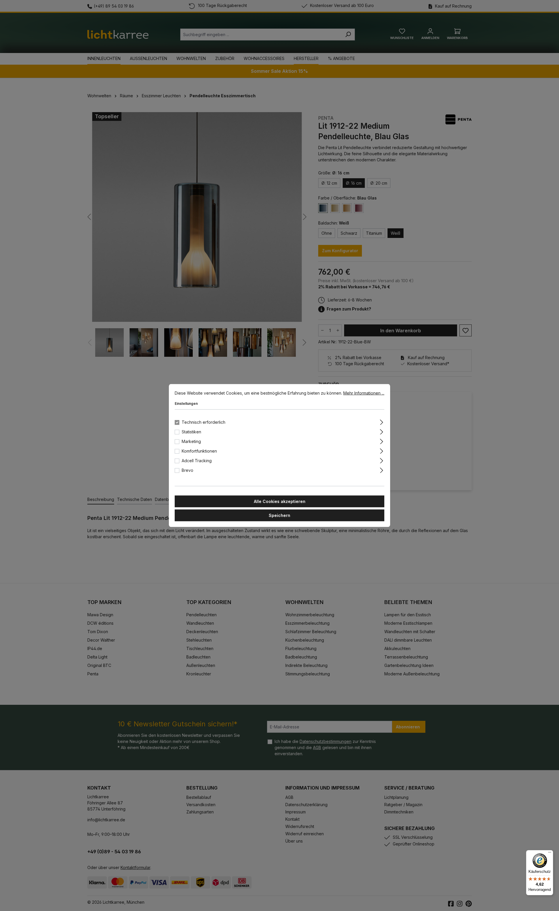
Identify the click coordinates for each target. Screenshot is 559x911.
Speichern (279, 515)
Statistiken (191, 431)
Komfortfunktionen (199, 451)
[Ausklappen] (381, 421)
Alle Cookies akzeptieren (279, 501)
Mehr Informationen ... (363, 393)
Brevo (187, 470)
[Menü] (549, 853)
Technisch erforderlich (203, 422)
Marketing (191, 441)
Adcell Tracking (197, 460)
